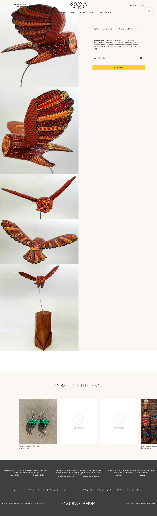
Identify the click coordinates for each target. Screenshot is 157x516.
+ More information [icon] (99, 58)
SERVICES (82, 13)
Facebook (119, 475)
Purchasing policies (38, 503)
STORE (100, 13)
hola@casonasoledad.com (31, 472)
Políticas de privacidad (24, 503)
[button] (144, 24)
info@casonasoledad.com (91, 477)
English (19, 6)
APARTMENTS (62, 13)
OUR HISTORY (50, 13)
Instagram (143, 475)
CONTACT (108, 13)
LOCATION (91, 13)
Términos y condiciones (9, 503)
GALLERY (72, 13)
